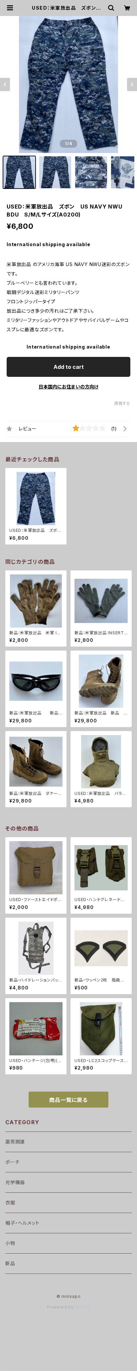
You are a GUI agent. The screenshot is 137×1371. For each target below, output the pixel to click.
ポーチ (12, 1162)
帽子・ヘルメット (22, 1223)
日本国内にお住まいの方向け (68, 386)
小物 (10, 1243)
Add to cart (69, 367)
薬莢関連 (15, 1141)
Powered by (61, 1306)
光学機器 (15, 1182)
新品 (10, 1263)
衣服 (10, 1202)
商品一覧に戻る (68, 1100)
